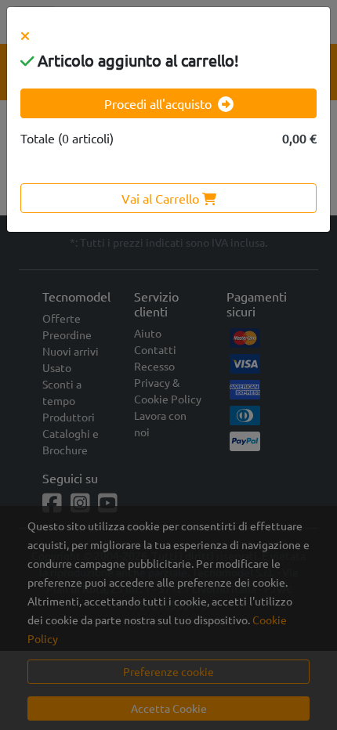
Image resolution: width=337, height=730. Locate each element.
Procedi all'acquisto (158, 103)
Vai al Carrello (161, 198)
